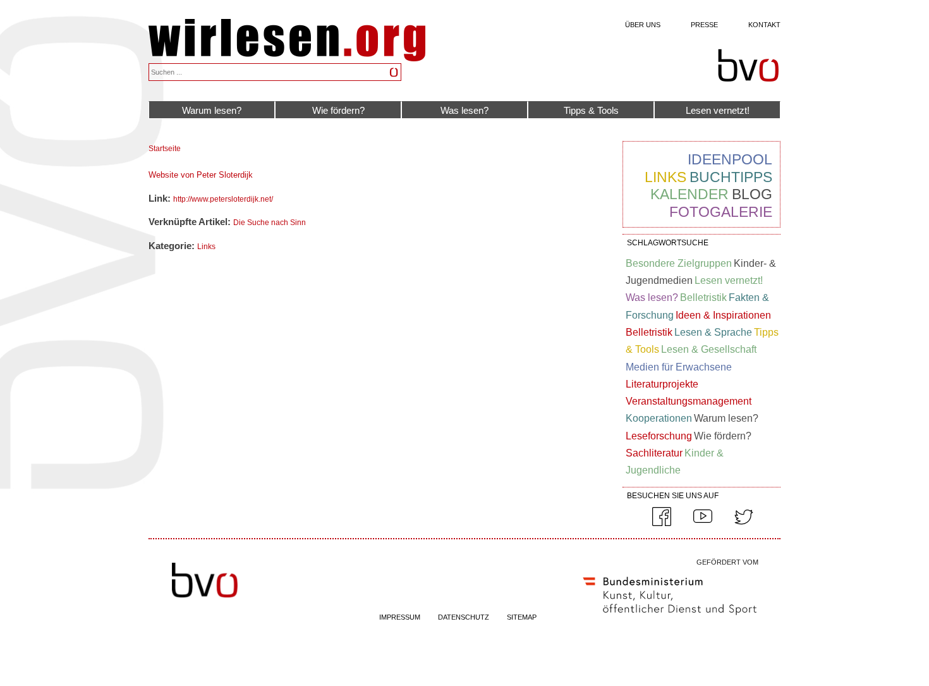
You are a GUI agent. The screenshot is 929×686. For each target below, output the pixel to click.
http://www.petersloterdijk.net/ (223, 199)
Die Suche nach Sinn (269, 222)
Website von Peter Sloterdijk (201, 175)
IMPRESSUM (399, 617)
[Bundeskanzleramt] (670, 618)
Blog (752, 194)
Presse (704, 24)
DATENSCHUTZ (463, 617)
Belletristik (703, 297)
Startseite (165, 148)
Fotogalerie (720, 212)
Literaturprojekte (662, 384)
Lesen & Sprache (713, 332)
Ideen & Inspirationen (723, 315)
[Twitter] (743, 523)
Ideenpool (730, 159)
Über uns (642, 24)
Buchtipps (730, 177)
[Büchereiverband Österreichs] (748, 66)
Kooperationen (659, 418)
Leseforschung (659, 436)
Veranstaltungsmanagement (688, 401)
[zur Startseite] (287, 57)
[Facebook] (661, 523)
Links (206, 246)
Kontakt (764, 24)
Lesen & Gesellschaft (708, 349)
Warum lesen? (211, 110)
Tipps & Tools (591, 110)
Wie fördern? (338, 110)
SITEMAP (522, 617)
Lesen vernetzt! (718, 110)
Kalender (689, 194)
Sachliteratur (654, 453)
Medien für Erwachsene (679, 367)
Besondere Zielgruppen (679, 263)
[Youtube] (702, 523)
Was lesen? (464, 110)
